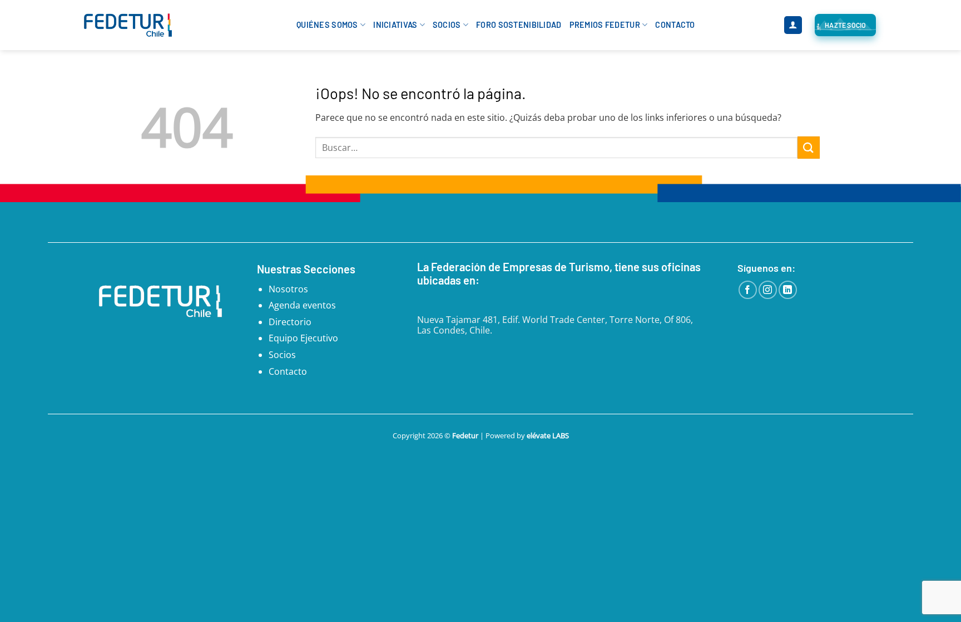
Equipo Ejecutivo (303, 338)
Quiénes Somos (327, 25)
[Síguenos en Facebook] (748, 290)
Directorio (290, 322)
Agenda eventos (302, 305)
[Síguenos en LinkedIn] (788, 290)
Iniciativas (395, 25)
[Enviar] (808, 147)
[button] (793, 25)
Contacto (675, 25)
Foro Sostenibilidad (518, 25)
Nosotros (288, 289)
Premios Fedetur (604, 25)
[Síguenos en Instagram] (768, 290)
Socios (447, 25)
